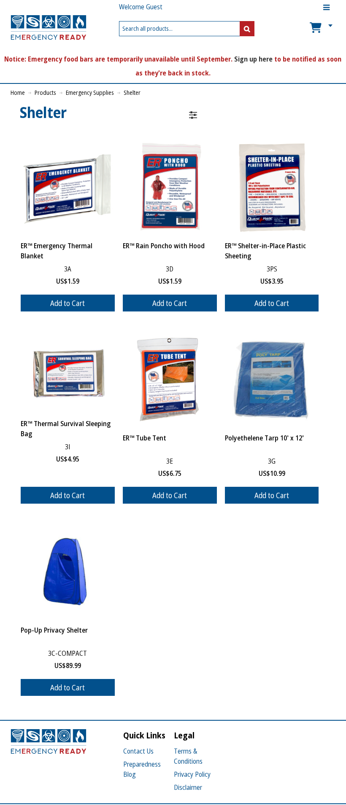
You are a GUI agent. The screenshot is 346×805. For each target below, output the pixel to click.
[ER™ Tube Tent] (170, 380)
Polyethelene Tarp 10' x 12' (264, 438)
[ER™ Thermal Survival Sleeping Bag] (68, 372)
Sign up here (253, 59)
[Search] (247, 28)
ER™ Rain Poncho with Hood (164, 245)
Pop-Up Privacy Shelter (54, 630)
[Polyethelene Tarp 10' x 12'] (272, 380)
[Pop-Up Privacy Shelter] (68, 572)
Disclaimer (188, 787)
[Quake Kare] (48, 29)
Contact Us (138, 751)
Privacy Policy (192, 774)
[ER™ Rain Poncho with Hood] (170, 188)
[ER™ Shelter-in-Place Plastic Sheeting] (272, 188)
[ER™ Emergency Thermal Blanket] (68, 188)
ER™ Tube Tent (144, 438)
